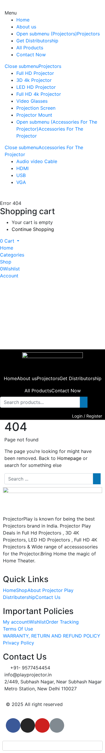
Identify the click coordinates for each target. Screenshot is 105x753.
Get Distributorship (37, 41)
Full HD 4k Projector (38, 94)
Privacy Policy (18, 643)
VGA (21, 182)
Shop (21, 590)
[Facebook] (13, 725)
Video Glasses (32, 101)
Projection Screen (35, 108)
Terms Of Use (18, 629)
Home (22, 20)
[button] (9, 241)
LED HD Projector (36, 87)
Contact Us (47, 597)
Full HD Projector (35, 73)
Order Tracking (62, 622)
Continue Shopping (33, 229)
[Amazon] (57, 725)
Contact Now (31, 54)
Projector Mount (34, 115)
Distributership (19, 597)
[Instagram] (27, 725)
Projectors (88, 34)
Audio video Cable (36, 161)
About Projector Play (50, 590)
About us (26, 27)
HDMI (22, 168)
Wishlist (37, 622)
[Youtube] (42, 725)
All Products (29, 47)
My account (16, 622)
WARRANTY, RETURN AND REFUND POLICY (51, 636)
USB (21, 175)
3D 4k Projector (34, 80)
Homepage (69, 458)
